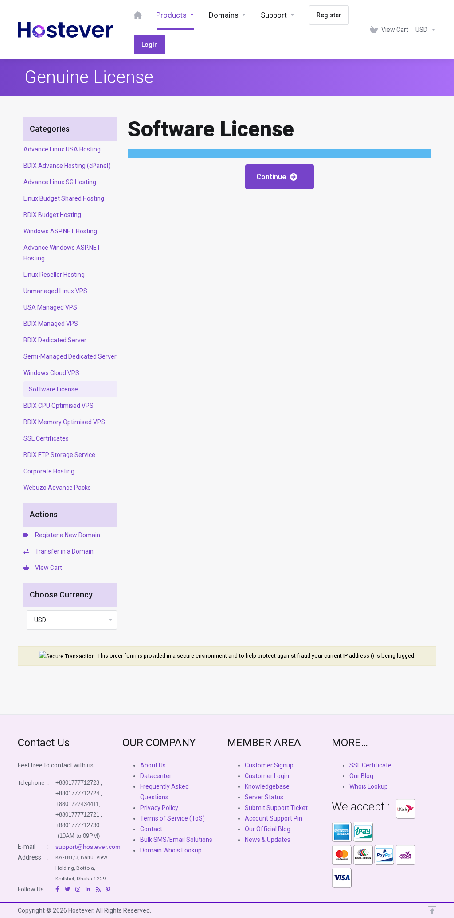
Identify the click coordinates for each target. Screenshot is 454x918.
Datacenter (156, 775)
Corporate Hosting (48, 471)
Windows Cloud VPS (51, 372)
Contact (151, 829)
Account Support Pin (273, 818)
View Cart (47, 567)
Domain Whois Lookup (171, 850)
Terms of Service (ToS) (172, 818)
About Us (153, 765)
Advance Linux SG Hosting (59, 182)
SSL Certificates (46, 438)
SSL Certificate (370, 765)
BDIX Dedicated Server (54, 340)
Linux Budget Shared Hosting (63, 198)
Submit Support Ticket (276, 807)
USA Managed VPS (50, 307)
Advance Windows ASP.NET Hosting (62, 253)
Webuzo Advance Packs (57, 487)
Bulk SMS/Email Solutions (176, 839)
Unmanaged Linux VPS (55, 290)
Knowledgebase (267, 786)
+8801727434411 (77, 804)
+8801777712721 (77, 814)
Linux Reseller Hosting (54, 274)
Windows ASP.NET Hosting (60, 231)
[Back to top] (432, 910)
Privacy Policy (159, 807)
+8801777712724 (77, 793)
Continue (273, 176)
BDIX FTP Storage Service (59, 454)
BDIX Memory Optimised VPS (64, 422)
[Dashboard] (138, 15)
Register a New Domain (66, 534)
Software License (53, 389)
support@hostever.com (88, 846)
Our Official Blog (267, 829)
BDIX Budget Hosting (52, 214)
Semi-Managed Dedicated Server (70, 356)
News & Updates (267, 839)
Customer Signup (269, 765)
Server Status (264, 797)
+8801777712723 (77, 782)
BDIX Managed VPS (50, 323)
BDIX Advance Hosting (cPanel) (66, 165)
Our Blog (361, 775)
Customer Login (267, 775)
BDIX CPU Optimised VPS (58, 405)
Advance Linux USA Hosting (62, 149)
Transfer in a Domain (63, 551)
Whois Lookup (368, 786)
